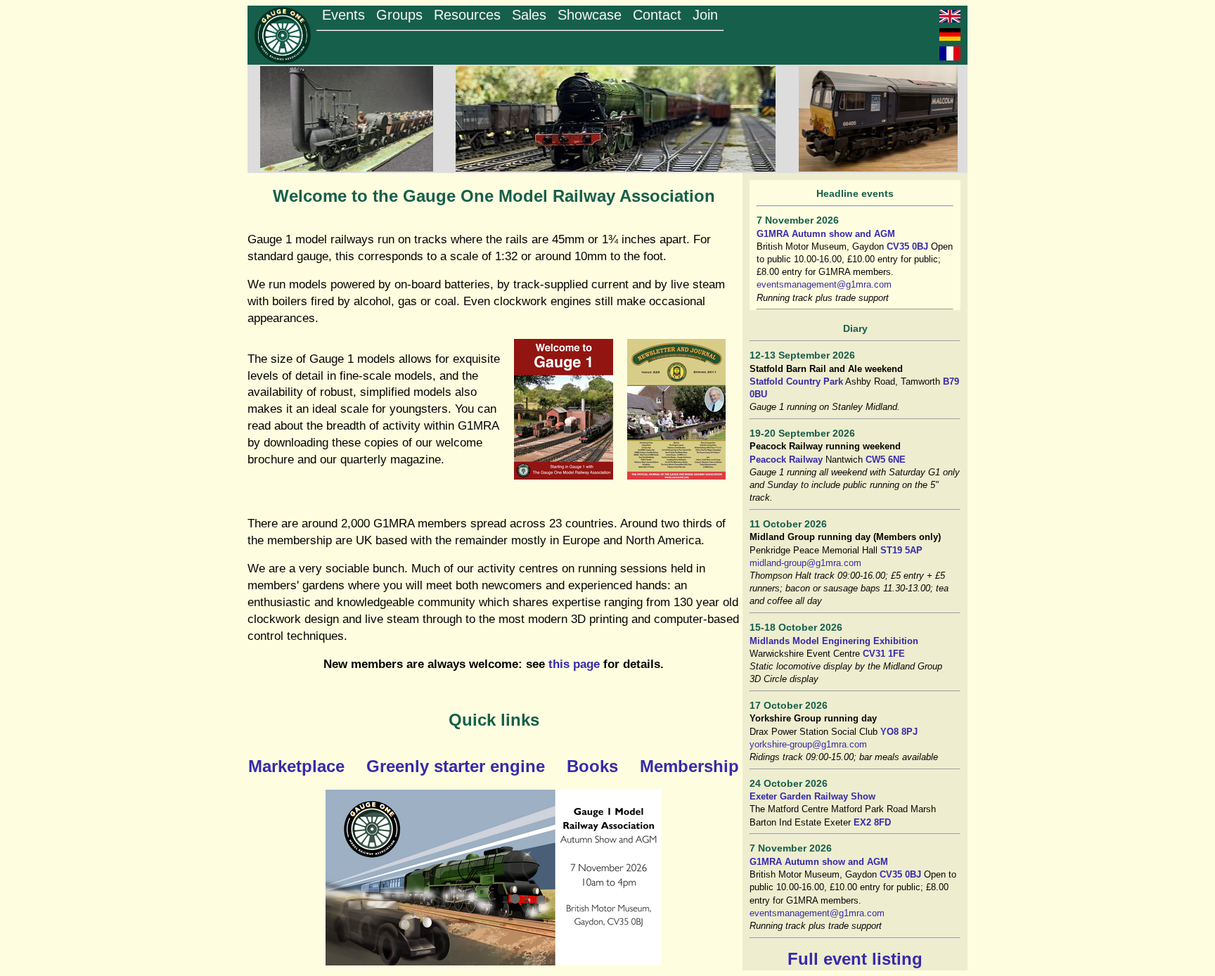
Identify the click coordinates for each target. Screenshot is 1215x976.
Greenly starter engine (455, 766)
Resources (467, 15)
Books (592, 766)
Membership (689, 766)
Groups (399, 15)
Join (705, 15)
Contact (657, 15)
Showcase (590, 15)
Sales (529, 15)
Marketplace (296, 766)
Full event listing (855, 958)
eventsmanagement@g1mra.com (824, 284)
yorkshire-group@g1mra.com (808, 744)
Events (343, 15)
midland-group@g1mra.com (805, 563)
